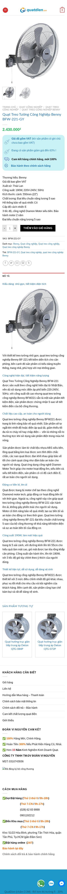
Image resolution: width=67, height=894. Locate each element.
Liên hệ (6, 688)
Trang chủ (9, 107)
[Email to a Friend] (17, 263)
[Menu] (5, 10)
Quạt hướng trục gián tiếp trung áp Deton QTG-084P (17, 645)
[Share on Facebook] (5, 263)
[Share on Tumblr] (29, 263)
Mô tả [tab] (5, 276)
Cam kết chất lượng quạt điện (19, 714)
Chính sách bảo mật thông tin (19, 701)
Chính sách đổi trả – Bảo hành (19, 707)
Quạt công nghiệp (30, 107)
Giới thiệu (8, 720)
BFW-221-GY (13, 252)
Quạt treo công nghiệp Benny (41, 109)
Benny (16, 244)
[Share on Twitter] (11, 263)
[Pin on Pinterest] (23, 263)
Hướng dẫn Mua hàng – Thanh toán (23, 695)
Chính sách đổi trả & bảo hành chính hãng (28, 854)
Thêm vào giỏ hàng (37, 228)
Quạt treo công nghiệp (48, 244)
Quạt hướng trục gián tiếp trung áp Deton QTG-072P (50, 645)
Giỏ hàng (7, 682)
